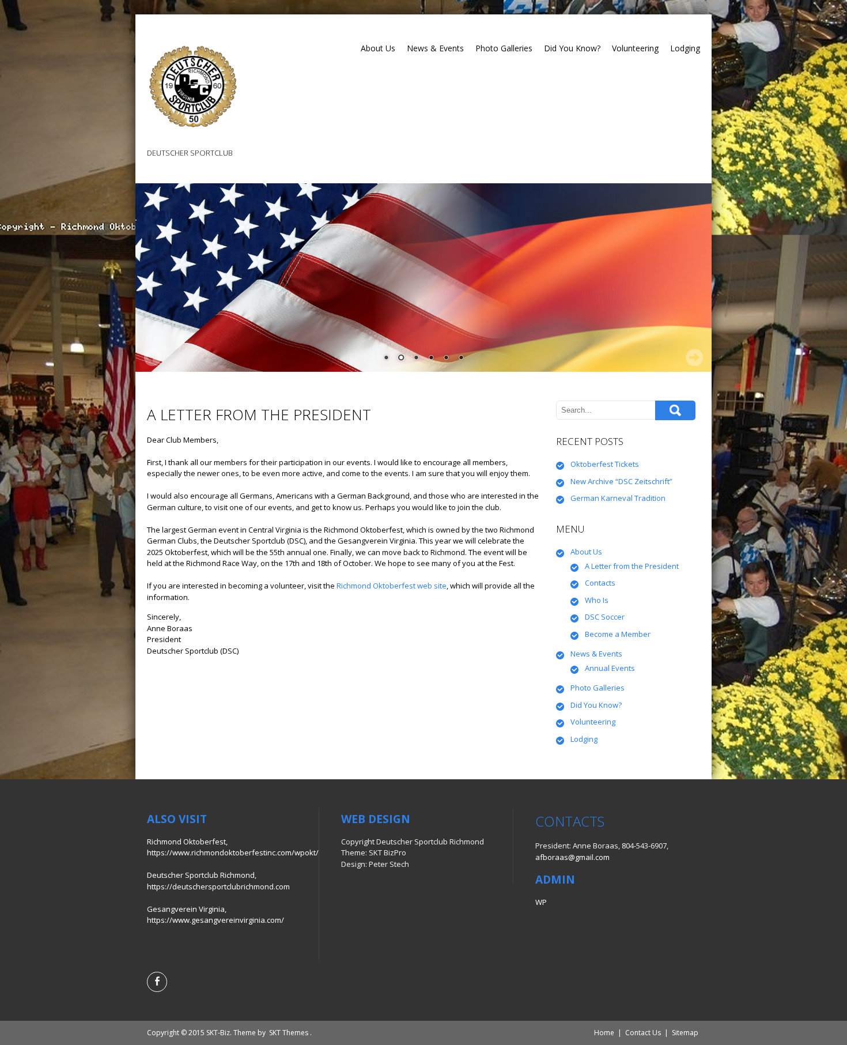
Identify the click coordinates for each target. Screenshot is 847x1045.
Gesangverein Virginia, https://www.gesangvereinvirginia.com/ (215, 915)
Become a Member (618, 634)
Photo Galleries (503, 48)
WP (541, 902)
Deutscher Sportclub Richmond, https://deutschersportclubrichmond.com (218, 881)
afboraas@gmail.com (572, 857)
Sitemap (685, 1033)
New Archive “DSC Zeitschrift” (621, 481)
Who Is (596, 600)
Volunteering (635, 48)
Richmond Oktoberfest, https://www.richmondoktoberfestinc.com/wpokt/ (233, 847)
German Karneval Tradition (618, 498)
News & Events (435, 48)
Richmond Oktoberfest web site (391, 585)
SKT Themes (288, 1033)
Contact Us (643, 1033)
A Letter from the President (632, 566)
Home (604, 1033)
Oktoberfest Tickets (604, 464)
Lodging (685, 48)
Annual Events (610, 668)
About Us (378, 48)
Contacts (600, 583)
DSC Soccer (605, 617)
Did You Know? (572, 48)
